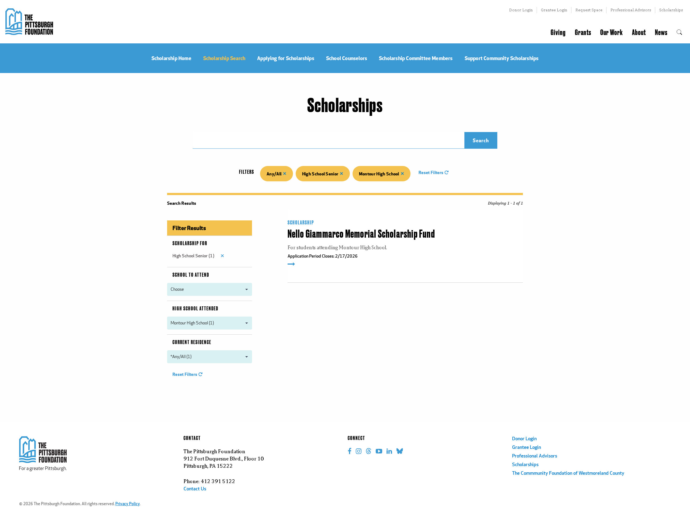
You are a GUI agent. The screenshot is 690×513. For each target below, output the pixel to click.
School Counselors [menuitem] (346, 58)
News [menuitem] (661, 32)
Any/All (274, 174)
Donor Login (521, 10)
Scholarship (301, 222)
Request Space (588, 10)
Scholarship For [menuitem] (189, 243)
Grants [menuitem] (583, 32)
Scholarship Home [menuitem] (171, 58)
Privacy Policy (127, 504)
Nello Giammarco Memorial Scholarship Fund (361, 234)
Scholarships (671, 10)
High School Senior (320, 174)
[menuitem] (679, 32)
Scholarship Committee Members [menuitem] (416, 58)
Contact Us (195, 489)
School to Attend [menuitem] (190, 275)
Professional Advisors (630, 10)
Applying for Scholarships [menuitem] (285, 58)
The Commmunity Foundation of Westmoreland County (568, 473)
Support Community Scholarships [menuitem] (502, 58)
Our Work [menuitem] (611, 32)
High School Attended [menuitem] (195, 308)
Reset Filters (431, 172)
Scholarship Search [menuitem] (224, 58)
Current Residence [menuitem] (191, 342)
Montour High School (379, 174)
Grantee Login (554, 10)
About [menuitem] (639, 32)
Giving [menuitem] (558, 32)
